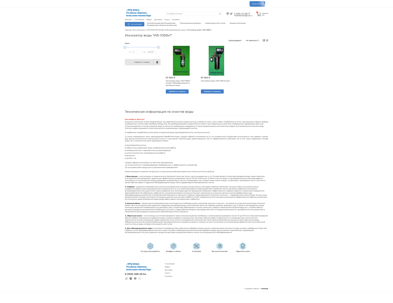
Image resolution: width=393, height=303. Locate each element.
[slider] (125, 47)
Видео (149, 20)
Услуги (167, 20)
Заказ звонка (257, 4)
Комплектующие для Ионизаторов (161, 23)
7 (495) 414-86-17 (242, 14)
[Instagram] (130, 278)
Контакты (176, 20)
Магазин (128, 20)
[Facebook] (135, 278)
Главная (128, 30)
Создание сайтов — (256, 289)
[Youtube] (139, 278)
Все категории (136, 24)
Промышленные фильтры (190, 23)
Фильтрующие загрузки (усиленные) (162, 25)
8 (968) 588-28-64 (135, 274)
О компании (139, 20)
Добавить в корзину (177, 91)
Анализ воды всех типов (215, 23)
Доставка (158, 20)
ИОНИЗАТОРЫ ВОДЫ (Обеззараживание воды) (166, 30)
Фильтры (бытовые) (238, 23)
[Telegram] (126, 278)
